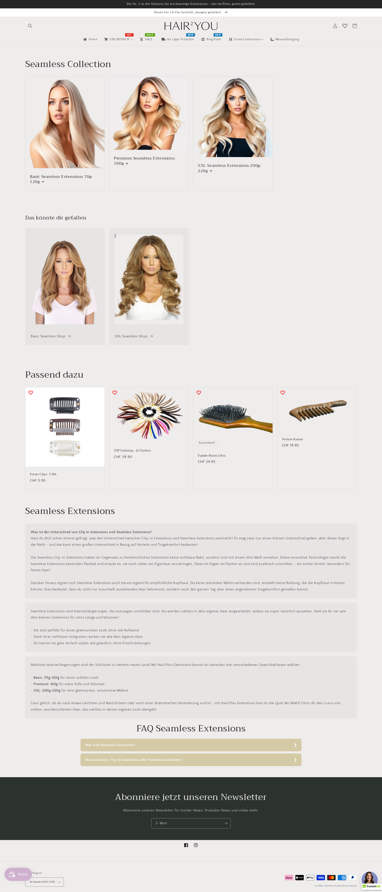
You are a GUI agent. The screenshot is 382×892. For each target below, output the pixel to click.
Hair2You (329, 886)
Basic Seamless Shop (48, 336)
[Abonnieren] (226, 823)
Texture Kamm (292, 439)
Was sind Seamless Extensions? (110, 745)
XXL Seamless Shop (131, 336)
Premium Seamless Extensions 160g (144, 161)
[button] (30, 26)
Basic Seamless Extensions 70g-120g (61, 179)
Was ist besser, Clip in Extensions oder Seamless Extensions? (134, 760)
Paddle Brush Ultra (212, 456)
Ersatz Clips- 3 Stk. (43, 474)
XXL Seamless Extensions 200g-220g (230, 168)
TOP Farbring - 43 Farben (132, 451)
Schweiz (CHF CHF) (42, 881)
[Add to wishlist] (30, 392)
